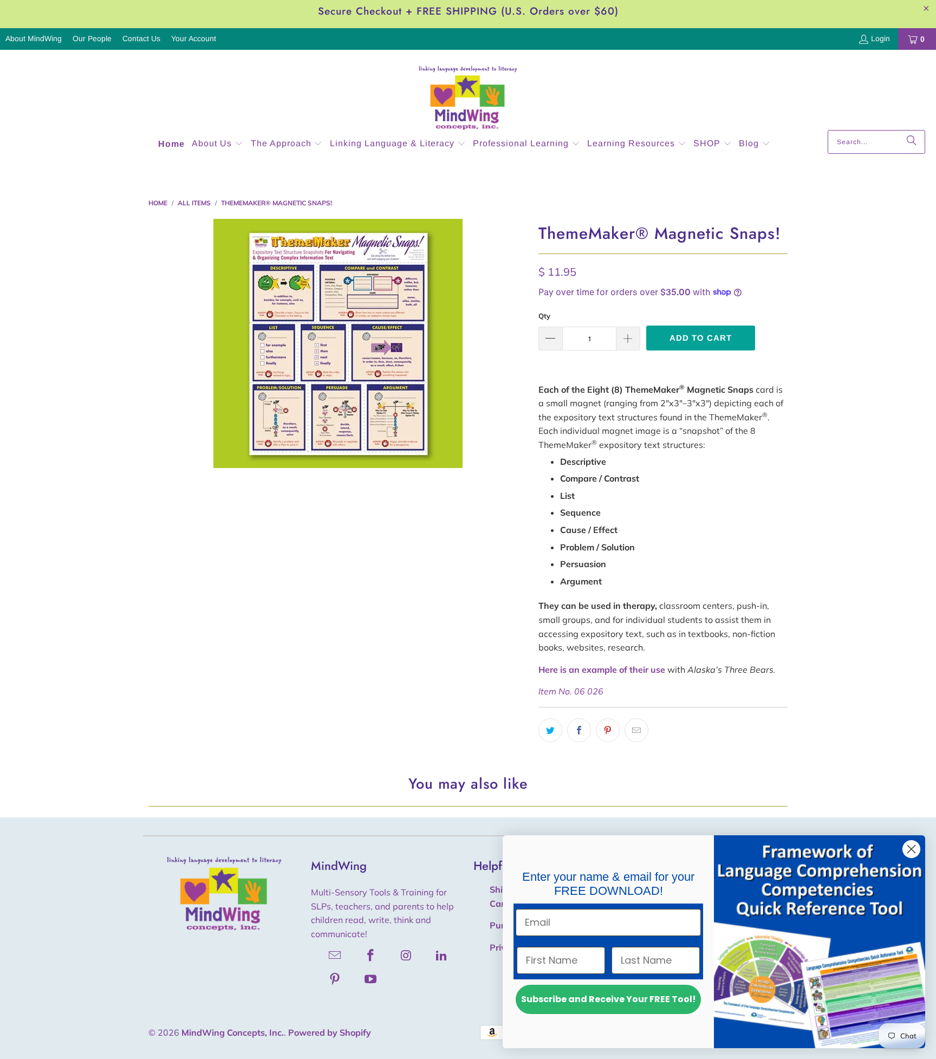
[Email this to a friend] (636, 730)
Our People (92, 38)
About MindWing (33, 38)
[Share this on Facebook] (579, 730)
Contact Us (141, 38)
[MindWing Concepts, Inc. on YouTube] (371, 979)
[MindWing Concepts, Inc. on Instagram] (406, 955)
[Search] (911, 142)
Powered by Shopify (329, 1032)
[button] (217, 144)
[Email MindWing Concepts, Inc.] (335, 955)
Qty (544, 315)
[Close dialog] (911, 849)
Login (880, 38)
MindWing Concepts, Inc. (232, 1032)
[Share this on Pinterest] (608, 730)
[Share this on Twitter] (550, 730)
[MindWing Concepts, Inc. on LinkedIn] (442, 955)
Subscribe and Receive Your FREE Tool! (608, 999)
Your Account (193, 38)
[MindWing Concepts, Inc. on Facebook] (371, 955)
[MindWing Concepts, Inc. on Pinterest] (335, 979)
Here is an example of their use (601, 669)
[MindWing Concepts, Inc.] (468, 92)
